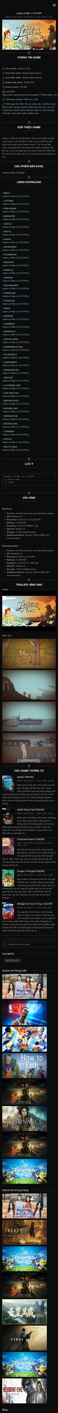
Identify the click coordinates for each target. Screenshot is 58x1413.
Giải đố (29, 110)
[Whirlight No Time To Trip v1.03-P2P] (8, 910)
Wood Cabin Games (31, 73)
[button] (54, 5)
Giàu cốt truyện (19, 113)
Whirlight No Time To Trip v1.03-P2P (34, 903)
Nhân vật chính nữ (37, 107)
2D (26, 104)
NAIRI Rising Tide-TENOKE (30, 809)
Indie (35, 99)
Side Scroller (48, 110)
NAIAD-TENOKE (25, 776)
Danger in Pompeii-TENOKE (31, 871)
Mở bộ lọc (12, 960)
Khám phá (7, 107)
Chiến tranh (33, 113)
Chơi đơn (6, 113)
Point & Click (19, 110)
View (24, 986)
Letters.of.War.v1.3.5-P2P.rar (15, 196)
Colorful (46, 104)
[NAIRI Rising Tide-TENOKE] (8, 816)
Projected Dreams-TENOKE (31, 839)
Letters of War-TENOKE (13, 173)
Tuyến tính (7, 110)
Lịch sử (50, 107)
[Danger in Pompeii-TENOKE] (8, 878)
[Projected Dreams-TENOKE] (8, 846)
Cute (53, 104)
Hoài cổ (37, 110)
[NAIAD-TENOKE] (8, 783)
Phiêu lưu (27, 99)
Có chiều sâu (35, 104)
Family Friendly (20, 107)
